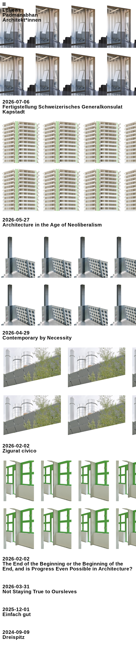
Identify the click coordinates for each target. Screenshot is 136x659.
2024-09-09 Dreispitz (16, 634)
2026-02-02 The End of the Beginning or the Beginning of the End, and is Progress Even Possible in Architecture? (67, 563)
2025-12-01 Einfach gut (16, 612)
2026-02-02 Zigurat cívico (19, 448)
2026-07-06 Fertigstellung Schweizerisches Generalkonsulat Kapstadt (62, 106)
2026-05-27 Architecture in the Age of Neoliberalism (52, 222)
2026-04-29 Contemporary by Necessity (37, 335)
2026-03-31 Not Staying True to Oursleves (39, 589)
